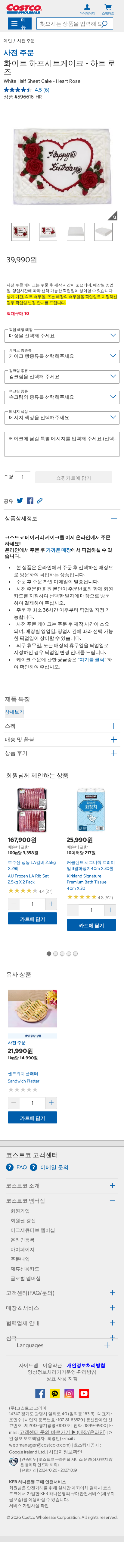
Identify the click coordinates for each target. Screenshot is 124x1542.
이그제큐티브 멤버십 (33, 1230)
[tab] (62, 1185)
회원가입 (20, 1211)
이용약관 (52, 1365)
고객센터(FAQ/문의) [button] (30, 1292)
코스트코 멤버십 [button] (25, 1200)
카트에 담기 (32, 919)
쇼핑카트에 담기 (73, 478)
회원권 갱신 (23, 1220)
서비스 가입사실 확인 (29, 1505)
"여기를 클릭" (92, 659)
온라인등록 (23, 1240)
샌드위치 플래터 (23, 1073)
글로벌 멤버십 (26, 1278)
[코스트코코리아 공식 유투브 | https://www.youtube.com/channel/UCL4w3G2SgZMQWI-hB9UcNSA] (84, 1395)
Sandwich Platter (23, 1081)
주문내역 (20, 1259)
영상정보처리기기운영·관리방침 (62, 1372)
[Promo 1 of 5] (48, 954)
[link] (19, 501)
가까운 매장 (58, 550)
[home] (24, 9)
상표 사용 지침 (62, 1378)
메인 (8, 40)
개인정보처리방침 (86, 1365)
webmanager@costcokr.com (39, 1445)
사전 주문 (26, 40)
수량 (8, 476)
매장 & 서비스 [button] (22, 1307)
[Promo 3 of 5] (62, 954)
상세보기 (14, 712)
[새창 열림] (14, 1463)
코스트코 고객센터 (32, 1155)
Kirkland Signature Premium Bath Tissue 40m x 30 (87, 882)
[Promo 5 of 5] (75, 954)
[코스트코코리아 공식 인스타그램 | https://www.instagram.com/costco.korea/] (69, 1395)
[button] (107, 23)
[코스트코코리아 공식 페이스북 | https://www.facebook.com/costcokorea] (40, 1395)
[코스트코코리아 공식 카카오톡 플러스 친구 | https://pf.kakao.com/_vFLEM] (55, 1395)
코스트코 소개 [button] (23, 1185)
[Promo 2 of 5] (55, 954)
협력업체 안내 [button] (23, 1322)
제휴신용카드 (25, 1269)
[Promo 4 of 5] (68, 954)
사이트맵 (28, 1365)
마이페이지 (23, 1249)
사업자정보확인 (65, 1452)
